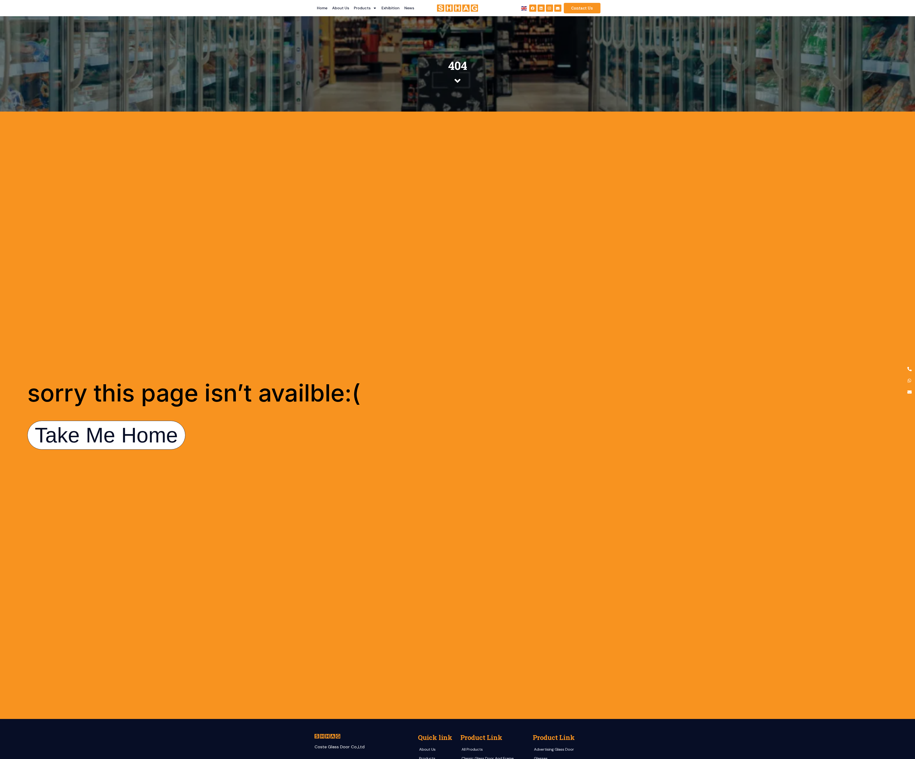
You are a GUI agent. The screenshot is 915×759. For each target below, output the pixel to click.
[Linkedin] (541, 8)
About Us (340, 7)
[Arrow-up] (903, 730)
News (409, 7)
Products (362, 7)
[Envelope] (557, 8)
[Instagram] (549, 8)
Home (322, 7)
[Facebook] (532, 8)
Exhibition (390, 7)
